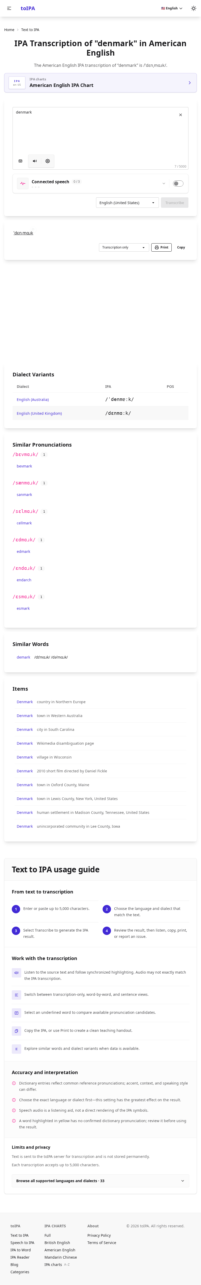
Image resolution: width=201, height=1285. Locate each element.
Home (9, 29)
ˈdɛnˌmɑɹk (23, 233)
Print (164, 247)
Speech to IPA (22, 1242)
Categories (19, 1271)
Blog (14, 1264)
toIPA (28, 8)
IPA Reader (20, 1257)
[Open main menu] (9, 8)
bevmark (24, 466)
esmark (23, 608)
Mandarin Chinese (60, 1257)
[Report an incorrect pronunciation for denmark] (33, 230)
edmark (23, 551)
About (93, 1225)
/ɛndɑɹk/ (24, 568)
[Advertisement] (100, 311)
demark (23, 657)
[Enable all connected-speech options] (178, 183)
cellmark (24, 522)
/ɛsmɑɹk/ (24, 596)
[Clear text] (180, 115)
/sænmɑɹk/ (25, 482)
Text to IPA (19, 1235)
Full (47, 1235)
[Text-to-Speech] (47, 161)
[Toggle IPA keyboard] (20, 161)
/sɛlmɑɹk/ (25, 511)
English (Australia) (33, 399)
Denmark (25, 701)
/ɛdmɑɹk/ (24, 539)
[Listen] (35, 161)
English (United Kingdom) (39, 413)
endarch (24, 579)
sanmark (24, 494)
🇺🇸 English (169, 8)
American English (59, 1249)
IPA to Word (20, 1249)
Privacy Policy (99, 1235)
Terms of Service (101, 1242)
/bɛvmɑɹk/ (25, 454)
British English (57, 1242)
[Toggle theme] (193, 8)
